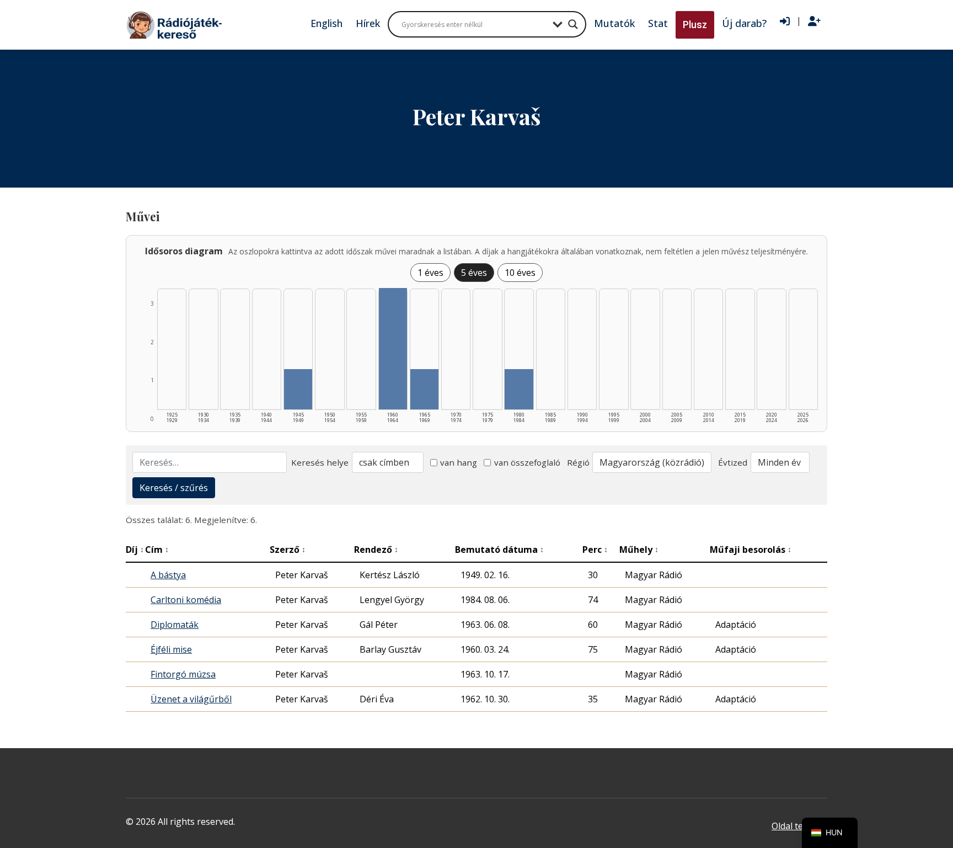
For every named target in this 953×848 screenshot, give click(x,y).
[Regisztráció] (814, 21)
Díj (135, 549)
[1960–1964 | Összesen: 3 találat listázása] (393, 348)
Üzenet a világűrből (191, 699)
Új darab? (744, 23)
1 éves (430, 272)
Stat (658, 23)
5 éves (474, 272)
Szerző (288, 549)
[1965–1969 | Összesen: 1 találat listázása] (424, 389)
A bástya (168, 575)
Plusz (695, 24)
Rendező (376, 549)
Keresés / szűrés (174, 488)
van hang (458, 462)
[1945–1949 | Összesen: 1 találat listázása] (298, 389)
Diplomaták (175, 624)
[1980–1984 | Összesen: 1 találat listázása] (519, 389)
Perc (595, 549)
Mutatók (614, 23)
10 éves (520, 272)
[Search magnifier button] (573, 24)
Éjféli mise (171, 649)
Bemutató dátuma (499, 549)
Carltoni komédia (186, 600)
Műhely (638, 549)
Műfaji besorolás (750, 549)
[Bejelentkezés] (784, 21)
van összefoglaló (527, 462)
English (326, 23)
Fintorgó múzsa (183, 674)
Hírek (368, 23)
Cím (157, 549)
